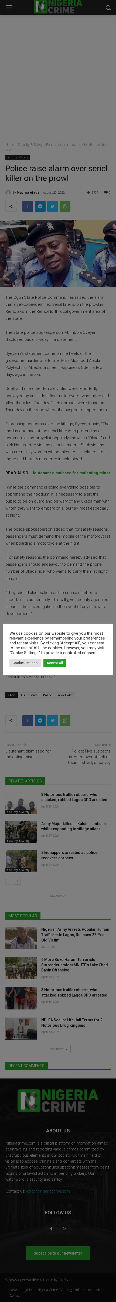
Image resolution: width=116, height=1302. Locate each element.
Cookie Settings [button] (25, 663)
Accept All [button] (55, 663)
